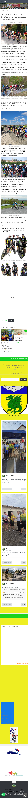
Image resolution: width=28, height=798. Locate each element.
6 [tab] (15, 415)
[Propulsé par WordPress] (13, 791)
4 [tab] (12, 415)
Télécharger (11, 320)
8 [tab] (18, 415)
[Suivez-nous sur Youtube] (22, 358)
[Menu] (26, 1)
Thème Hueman (21, 791)
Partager (23, 562)
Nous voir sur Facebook (7, 562)
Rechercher (3, 377)
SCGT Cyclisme (4, 1)
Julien (4, 22)
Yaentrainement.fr (22, 663)
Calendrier (4, 628)
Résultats (6, 10)
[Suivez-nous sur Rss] (16, 358)
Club (2, 10)
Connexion (3, 620)
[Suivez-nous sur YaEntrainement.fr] (26, 358)
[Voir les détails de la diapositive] (14, 400)
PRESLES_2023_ (4, 320)
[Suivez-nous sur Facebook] (11, 358)
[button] (25, 795)
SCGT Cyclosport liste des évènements (10, 626)
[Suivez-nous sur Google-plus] (24, 358)
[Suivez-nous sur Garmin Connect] (20, 358)
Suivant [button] (26, 386)
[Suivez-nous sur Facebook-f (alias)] (14, 358)
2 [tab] (9, 415)
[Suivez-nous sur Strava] (18, 358)
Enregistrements (9, 628)
